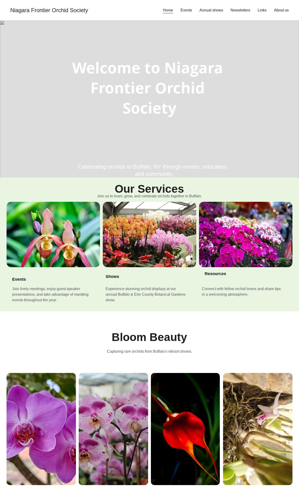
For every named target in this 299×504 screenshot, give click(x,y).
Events (186, 10)
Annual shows (211, 10)
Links (262, 10)
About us (281, 10)
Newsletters (240, 10)
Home (168, 10)
